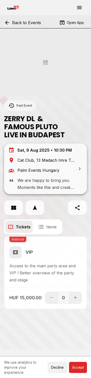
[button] (79, 7)
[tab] (19, 227)
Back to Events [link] (22, 23)
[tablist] (33, 226)
